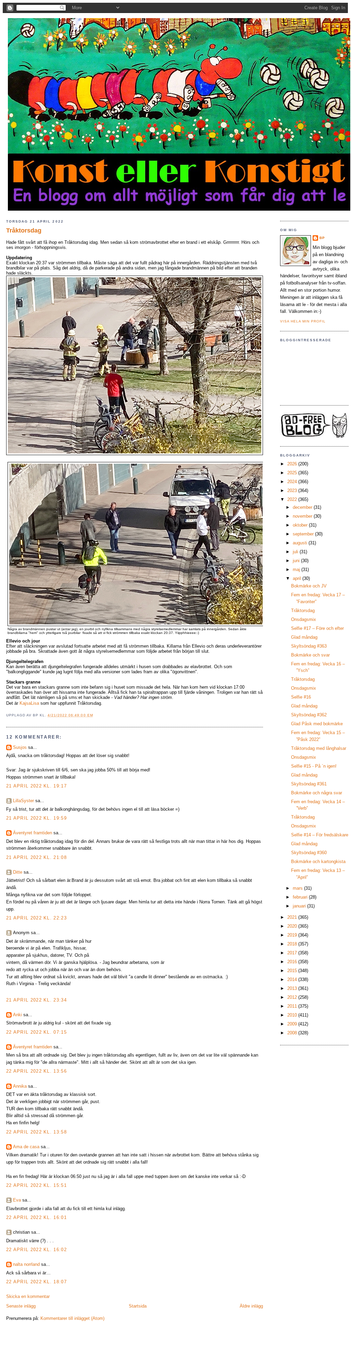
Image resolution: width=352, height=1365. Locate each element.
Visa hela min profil (303, 321)
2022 (292, 499)
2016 (292, 961)
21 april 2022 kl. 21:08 (36, 857)
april (297, 578)
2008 (292, 1032)
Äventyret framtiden (32, 832)
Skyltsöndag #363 (309, 646)
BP (322, 238)
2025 (292, 472)
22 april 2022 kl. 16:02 (36, 1249)
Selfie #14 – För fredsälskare (319, 834)
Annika (20, 1086)
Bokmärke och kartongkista (318, 861)
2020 (292, 926)
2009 (292, 1023)
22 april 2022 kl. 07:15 (36, 1032)
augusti (301, 542)
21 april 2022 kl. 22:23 (36, 917)
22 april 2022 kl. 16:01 (36, 1217)
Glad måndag (304, 637)
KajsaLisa (29, 703)
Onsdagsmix (303, 619)
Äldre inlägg (251, 1306)
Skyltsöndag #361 (309, 783)
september (304, 533)
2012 (292, 997)
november (303, 516)
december (303, 507)
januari (300, 906)
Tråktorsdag (23, 230)
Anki (17, 1014)
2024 (292, 481)
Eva (17, 1200)
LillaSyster (23, 800)
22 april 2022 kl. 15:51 (36, 1185)
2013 (292, 988)
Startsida (138, 1306)
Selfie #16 (301, 697)
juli (296, 551)
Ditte (17, 872)
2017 (292, 952)
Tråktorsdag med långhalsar (318, 748)
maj (297, 569)
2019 (292, 935)
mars (298, 888)
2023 (292, 490)
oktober (301, 525)
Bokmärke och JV (309, 585)
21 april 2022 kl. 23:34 (36, 1000)
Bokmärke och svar (310, 655)
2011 (292, 1006)
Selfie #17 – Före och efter (317, 628)
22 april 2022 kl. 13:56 (36, 1071)
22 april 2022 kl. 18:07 (36, 1281)
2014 (292, 979)
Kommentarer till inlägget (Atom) (72, 1318)
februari (301, 897)
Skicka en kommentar (28, 1296)
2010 (292, 1015)
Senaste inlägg (21, 1306)
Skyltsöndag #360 (309, 852)
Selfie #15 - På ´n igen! (314, 766)
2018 (292, 943)
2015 (292, 970)
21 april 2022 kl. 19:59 (36, 818)
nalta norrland (26, 1264)
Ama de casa (26, 1146)
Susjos (20, 747)
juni (297, 560)
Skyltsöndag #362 (309, 714)
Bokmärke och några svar (316, 792)
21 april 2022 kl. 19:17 (36, 785)
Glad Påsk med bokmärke (317, 723)
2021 (292, 917)
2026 (292, 463)
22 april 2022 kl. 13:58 (36, 1132)
